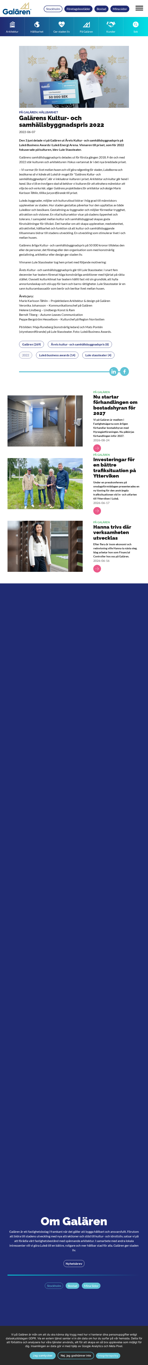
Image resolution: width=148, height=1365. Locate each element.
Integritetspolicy (108, 1355)
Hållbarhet (48, 112)
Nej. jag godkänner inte (76, 1355)
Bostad (101, 9)
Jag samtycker (42, 1355)
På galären (28, 112)
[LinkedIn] (112, 373)
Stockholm (53, 9)
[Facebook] (123, 373)
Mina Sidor (91, 1285)
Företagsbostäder (78, 9)
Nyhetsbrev (74, 1263)
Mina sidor (120, 9)
